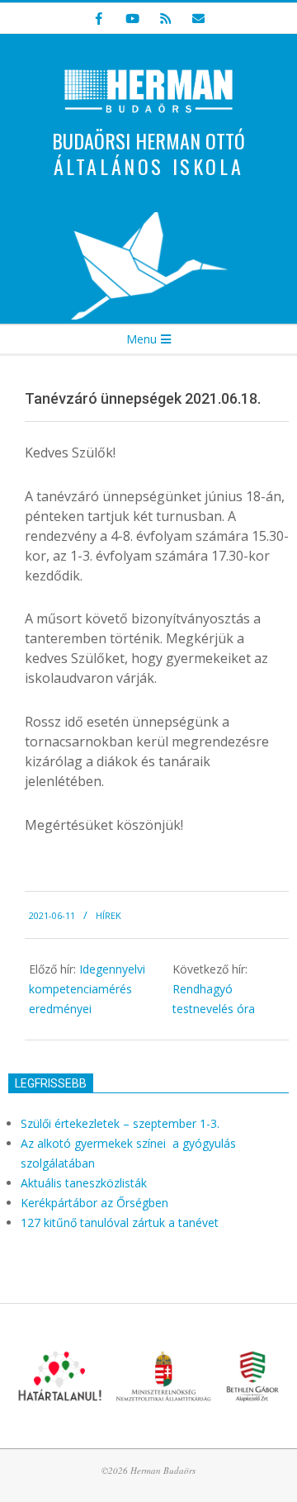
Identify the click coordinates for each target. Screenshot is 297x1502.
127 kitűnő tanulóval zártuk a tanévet (120, 1222)
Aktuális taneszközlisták (84, 1183)
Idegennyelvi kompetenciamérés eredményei (87, 988)
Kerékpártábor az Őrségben (94, 1203)
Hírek (108, 915)
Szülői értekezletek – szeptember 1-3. (120, 1123)
